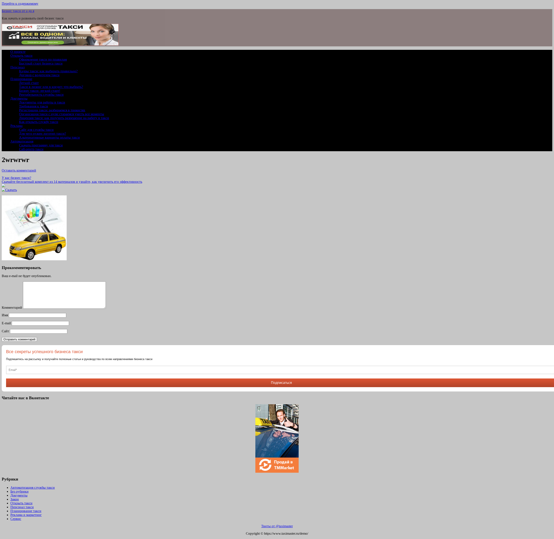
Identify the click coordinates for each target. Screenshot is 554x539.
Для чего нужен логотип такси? (42, 133)
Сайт (5, 331)
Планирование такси (25, 511)
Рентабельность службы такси (41, 94)
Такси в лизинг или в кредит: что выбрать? (51, 87)
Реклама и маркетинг (26, 515)
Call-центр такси (31, 149)
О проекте (18, 52)
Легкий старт (29, 83)
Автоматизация (21, 141)
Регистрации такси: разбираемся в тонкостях (52, 110)
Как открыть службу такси (38, 122)
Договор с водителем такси (39, 75)
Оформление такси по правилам (43, 59)
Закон (14, 499)
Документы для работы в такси (42, 102)
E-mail (6, 323)
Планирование (21, 79)
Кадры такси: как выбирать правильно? (48, 71)
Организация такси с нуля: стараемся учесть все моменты (61, 114)
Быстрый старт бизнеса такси (41, 63)
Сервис (15, 519)
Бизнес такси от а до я (18, 11)
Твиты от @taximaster (277, 526)
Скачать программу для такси (41, 145)
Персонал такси (22, 507)
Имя (5, 315)
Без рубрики (19, 491)
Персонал (17, 67)
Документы (18, 98)
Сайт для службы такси (36, 130)
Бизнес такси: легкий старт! (39, 91)
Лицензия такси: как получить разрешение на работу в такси (64, 118)
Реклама (16, 126)
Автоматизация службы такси (32, 487)
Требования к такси (33, 106)
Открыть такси (21, 55)
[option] (277, 438)
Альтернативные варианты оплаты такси (49, 137)
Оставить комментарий (19, 170)
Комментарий (12, 307)
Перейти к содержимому (20, 3)
